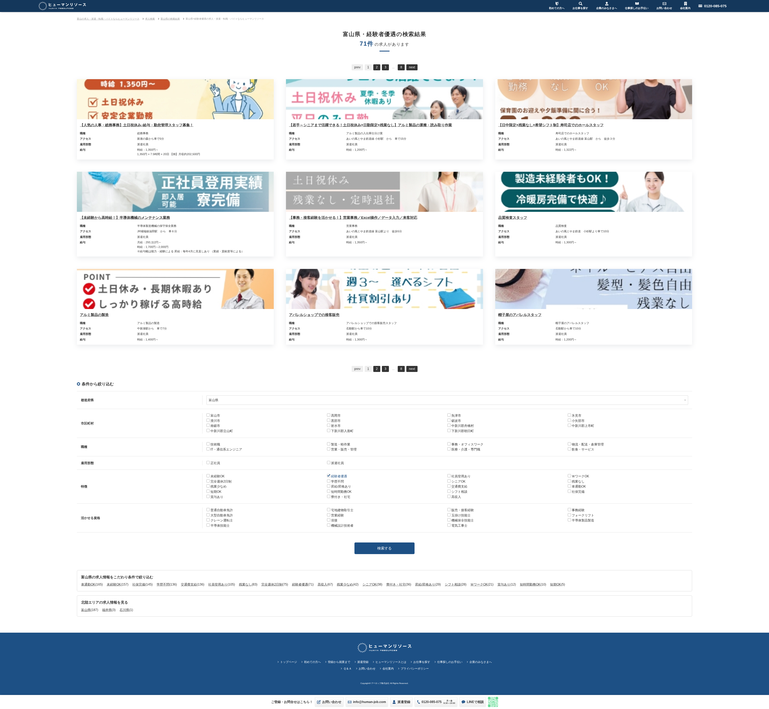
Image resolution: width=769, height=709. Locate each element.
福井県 (107, 610)
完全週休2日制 (271, 584)
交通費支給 (189, 584)
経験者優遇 (300, 584)
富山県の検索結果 (170, 18)
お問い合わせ (367, 668)
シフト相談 (453, 584)
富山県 (86, 610)
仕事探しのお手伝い (449, 662)
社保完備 (138, 584)
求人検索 (150, 18)
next (412, 67)
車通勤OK (88, 584)
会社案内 (388, 668)
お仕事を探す (421, 662)
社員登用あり (217, 584)
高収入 (322, 584)
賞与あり (503, 584)
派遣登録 (362, 662)
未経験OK (114, 584)
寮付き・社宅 (396, 584)
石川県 (124, 610)
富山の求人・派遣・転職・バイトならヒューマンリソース (108, 18)
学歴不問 (163, 584)
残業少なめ (345, 584)
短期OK (555, 584)
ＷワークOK (479, 584)
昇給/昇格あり (425, 584)
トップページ (288, 662)
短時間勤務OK (530, 584)
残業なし (245, 584)
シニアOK (369, 584)
